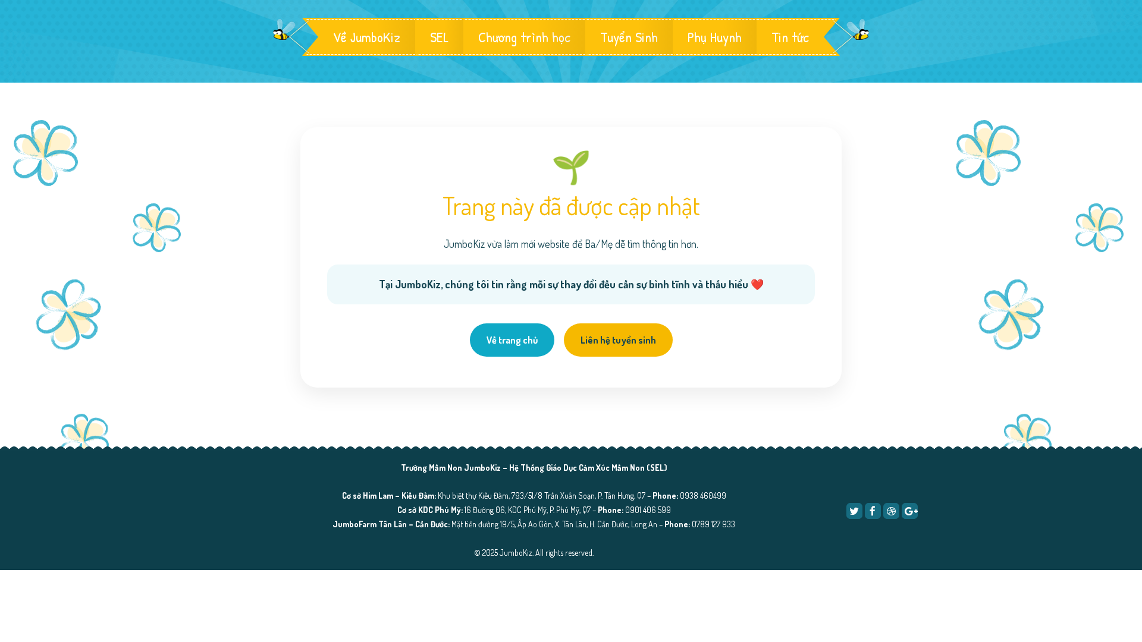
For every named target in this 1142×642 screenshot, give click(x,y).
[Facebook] (873, 511)
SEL (439, 36)
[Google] (910, 511)
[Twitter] (854, 511)
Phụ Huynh (715, 36)
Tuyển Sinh (629, 36)
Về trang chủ (512, 340)
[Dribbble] (891, 511)
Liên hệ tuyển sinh (618, 340)
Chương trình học (524, 36)
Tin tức (790, 36)
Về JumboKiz (366, 36)
